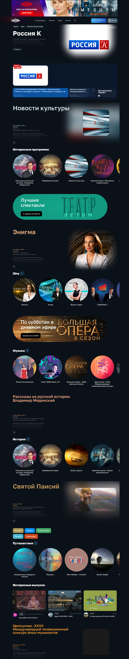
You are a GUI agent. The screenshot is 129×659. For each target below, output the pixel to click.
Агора (50, 305)
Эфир (22, 26)
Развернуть (17, 49)
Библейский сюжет (50, 181)
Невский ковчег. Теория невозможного (102, 471)
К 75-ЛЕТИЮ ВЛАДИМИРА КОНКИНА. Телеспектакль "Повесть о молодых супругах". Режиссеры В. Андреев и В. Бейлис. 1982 (40, 90)
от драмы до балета (31, 214)
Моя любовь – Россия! (76, 575)
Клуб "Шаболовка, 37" (50, 382)
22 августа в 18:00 (30, 336)
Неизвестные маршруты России (24, 576)
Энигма (24, 305)
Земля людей (102, 575)
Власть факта (76, 470)
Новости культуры (76, 181)
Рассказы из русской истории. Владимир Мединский (25, 183)
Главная (16, 26)
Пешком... (50, 575)
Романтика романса (24, 382)
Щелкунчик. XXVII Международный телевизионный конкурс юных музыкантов (102, 385)
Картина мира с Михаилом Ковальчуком (102, 182)
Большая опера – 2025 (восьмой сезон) (76, 383)
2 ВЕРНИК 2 (102, 305)
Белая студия (76, 305)
